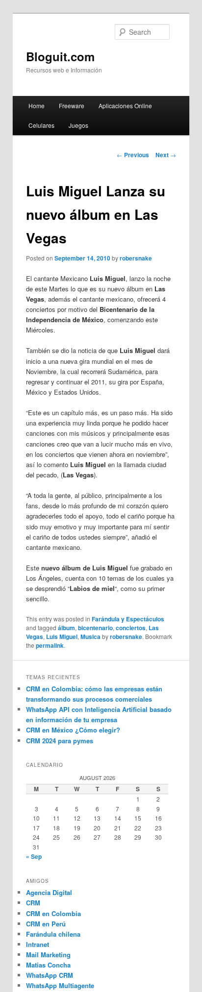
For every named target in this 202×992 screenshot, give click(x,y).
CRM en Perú (46, 923)
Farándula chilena (53, 934)
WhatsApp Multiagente (60, 985)
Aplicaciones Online (125, 105)
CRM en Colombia (53, 913)
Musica (90, 636)
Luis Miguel (61, 636)
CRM (33, 902)
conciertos (131, 627)
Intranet (37, 944)
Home (36, 105)
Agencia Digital (49, 892)
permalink (50, 645)
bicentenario (95, 627)
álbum (66, 627)
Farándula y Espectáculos (128, 618)
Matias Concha (48, 964)
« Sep (34, 856)
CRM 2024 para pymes (59, 740)
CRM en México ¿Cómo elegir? (73, 729)
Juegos (78, 125)
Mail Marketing (48, 954)
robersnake (136, 258)
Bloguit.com (60, 56)
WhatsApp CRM (49, 975)
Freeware (71, 105)
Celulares (41, 125)
